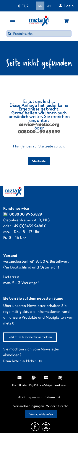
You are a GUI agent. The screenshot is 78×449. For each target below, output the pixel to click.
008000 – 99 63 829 (39, 132)
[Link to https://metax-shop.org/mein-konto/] (60, 5)
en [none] (49, 6)
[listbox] (44, 6)
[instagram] (46, 426)
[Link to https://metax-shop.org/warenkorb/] (66, 21)
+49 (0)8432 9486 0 (29, 225)
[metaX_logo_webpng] (39, 17)
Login (69, 5)
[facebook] (35, 426)
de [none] (40, 6)
